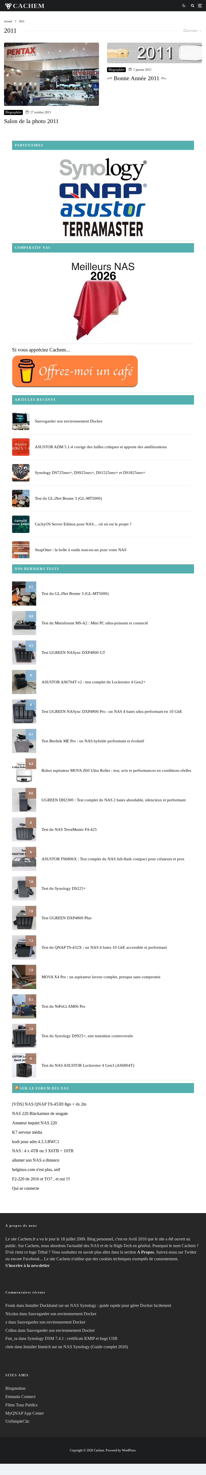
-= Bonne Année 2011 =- (136, 78)
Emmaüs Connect (20, 1396)
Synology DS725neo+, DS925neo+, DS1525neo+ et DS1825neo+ (90, 472)
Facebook (31, 1259)
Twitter (190, 1252)
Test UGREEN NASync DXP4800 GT (73, 652)
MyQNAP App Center (24, 1413)
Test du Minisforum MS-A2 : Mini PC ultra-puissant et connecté (95, 623)
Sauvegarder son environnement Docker (68, 421)
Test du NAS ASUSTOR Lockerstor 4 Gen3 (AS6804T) (88, 1065)
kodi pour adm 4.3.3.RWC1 (35, 1141)
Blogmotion (15, 1388)
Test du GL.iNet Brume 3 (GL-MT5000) (68, 498)
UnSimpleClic (17, 1421)
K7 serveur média (27, 1132)
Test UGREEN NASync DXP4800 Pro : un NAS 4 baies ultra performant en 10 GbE (112, 711)
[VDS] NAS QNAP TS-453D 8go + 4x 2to (49, 1104)
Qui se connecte (25, 1188)
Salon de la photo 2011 (31, 121)
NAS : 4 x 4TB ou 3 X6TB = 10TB (42, 1150)
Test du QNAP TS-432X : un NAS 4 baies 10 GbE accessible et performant (104, 947)
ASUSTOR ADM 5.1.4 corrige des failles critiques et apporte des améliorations (101, 447)
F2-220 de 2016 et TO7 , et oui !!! (41, 1179)
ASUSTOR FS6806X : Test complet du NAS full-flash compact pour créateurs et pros (113, 859)
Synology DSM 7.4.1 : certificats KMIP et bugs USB (72, 1338)
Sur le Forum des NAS (44, 1088)
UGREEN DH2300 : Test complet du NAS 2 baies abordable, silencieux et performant (114, 800)
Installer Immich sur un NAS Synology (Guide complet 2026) (75, 1346)
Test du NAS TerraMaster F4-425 (69, 829)
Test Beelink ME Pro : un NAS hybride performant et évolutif (93, 741)
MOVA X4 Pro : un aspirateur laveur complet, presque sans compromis (101, 977)
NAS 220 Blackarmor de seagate (40, 1113)
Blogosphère (13, 112)
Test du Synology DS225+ (64, 888)
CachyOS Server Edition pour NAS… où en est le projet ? (83, 524)
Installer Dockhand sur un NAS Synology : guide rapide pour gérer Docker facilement (98, 1305)
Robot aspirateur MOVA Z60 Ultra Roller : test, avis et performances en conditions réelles (116, 770)
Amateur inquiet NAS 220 (34, 1123)
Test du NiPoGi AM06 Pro (63, 1006)
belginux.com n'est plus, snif (36, 1169)
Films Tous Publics (21, 1405)
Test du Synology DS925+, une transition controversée (87, 1036)
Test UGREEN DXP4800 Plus (66, 918)
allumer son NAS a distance (35, 1160)
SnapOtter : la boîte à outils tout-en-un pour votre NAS (80, 550)
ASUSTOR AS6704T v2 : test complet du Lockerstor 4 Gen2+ (93, 682)
